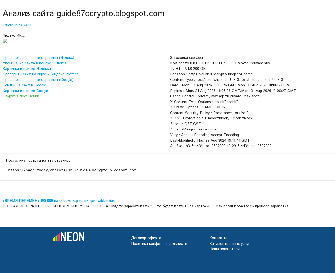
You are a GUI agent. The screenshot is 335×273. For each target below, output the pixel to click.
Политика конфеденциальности (159, 243)
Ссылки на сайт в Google (24, 85)
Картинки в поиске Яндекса (27, 68)
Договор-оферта (146, 238)
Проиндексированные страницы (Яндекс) (38, 57)
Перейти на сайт (17, 24)
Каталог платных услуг (229, 243)
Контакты (218, 238)
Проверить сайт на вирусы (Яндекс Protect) (41, 74)
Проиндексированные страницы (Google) (38, 79)
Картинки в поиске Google (25, 90)
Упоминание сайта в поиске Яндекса (35, 63)
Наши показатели (224, 249)
